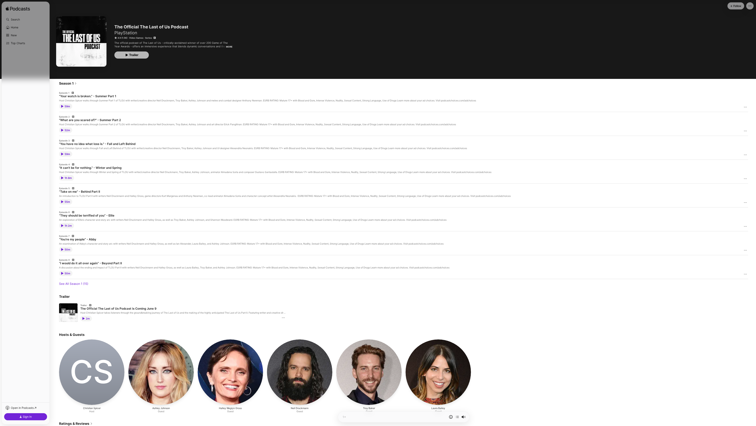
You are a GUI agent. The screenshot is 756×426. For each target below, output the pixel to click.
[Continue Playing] (457, 417)
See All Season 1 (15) (73, 284)
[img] (18, 9)
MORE (229, 46)
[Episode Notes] (450, 417)
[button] (25, 19)
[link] (68, 83)
